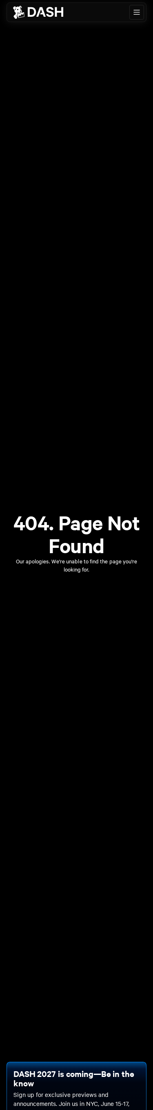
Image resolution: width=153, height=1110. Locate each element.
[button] (136, 12)
